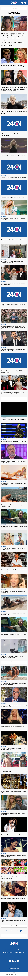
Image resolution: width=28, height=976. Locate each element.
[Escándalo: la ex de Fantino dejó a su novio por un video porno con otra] (14, 759)
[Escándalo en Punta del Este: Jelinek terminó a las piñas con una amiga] (14, 888)
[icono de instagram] (25, 3)
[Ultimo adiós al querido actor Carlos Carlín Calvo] (14, 123)
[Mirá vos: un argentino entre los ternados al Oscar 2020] (14, 781)
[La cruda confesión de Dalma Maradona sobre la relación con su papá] (14, 738)
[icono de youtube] (18, 961)
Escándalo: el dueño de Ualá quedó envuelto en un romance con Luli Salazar (13, 66)
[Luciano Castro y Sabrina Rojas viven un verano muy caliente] (14, 802)
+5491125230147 (8, 952)
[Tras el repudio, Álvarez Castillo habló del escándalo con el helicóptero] (14, 559)
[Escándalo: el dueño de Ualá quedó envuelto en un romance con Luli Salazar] (14, 55)
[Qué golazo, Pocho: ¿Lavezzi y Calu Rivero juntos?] (14, 824)
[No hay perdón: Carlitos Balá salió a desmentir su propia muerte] (14, 581)
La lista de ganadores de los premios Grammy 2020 (13, 441)
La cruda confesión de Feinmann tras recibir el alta (13, 177)
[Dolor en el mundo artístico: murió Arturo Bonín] (14, 101)
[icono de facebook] (10, 961)
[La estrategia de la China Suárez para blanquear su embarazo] (14, 409)
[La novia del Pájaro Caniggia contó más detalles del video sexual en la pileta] (14, 673)
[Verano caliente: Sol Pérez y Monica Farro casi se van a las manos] (14, 537)
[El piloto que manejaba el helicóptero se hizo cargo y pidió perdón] (14, 516)
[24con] (14, 2)
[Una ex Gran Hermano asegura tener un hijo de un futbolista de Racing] (14, 844)
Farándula (3, 63)
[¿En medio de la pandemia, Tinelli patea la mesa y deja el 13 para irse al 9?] (14, 338)
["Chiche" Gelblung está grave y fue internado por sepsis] (14, 294)
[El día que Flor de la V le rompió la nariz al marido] (14, 187)
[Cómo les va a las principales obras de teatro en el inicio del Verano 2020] (14, 866)
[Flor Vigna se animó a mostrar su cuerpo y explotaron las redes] (14, 494)
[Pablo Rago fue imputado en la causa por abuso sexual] (14, 909)
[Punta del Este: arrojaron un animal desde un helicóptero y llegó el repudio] (14, 646)
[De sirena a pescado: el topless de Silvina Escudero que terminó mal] (14, 602)
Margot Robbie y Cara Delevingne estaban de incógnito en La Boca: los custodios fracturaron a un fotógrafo (14, 89)
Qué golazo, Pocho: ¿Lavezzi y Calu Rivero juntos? (13, 834)
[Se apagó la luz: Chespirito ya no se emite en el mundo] (14, 229)
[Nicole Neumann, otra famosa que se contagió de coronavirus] (14, 207)
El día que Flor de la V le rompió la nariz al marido (13, 197)
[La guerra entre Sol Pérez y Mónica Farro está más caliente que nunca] (14, 472)
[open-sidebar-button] (2, 2)
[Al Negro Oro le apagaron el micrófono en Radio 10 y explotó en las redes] (14, 694)
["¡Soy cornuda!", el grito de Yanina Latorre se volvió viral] (14, 145)
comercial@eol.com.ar (14, 949)
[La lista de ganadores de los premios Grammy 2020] (14, 430)
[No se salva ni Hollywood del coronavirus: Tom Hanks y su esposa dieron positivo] (14, 382)
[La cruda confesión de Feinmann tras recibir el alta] (14, 167)
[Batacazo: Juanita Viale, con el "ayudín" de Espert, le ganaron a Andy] (14, 360)
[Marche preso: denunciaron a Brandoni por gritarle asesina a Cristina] (14, 451)
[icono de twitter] (22, 3)
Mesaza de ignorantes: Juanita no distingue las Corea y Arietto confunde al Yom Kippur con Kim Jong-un (13, 327)
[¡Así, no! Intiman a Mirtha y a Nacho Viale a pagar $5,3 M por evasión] (14, 272)
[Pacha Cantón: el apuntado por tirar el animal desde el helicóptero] (14, 624)
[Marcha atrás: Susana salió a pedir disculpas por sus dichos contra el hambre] (14, 716)
